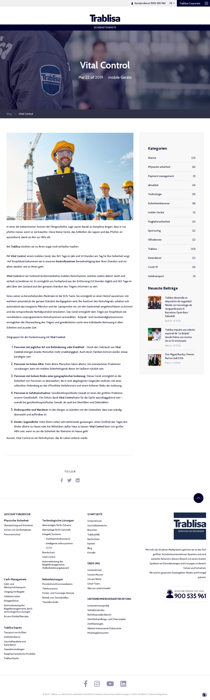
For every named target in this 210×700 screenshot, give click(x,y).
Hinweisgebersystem (98, 632)
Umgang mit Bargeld (14, 591)
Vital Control (26, 113)
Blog (9, 113)
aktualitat (153, 185)
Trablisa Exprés (11, 658)
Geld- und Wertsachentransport (14, 586)
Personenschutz (12, 534)
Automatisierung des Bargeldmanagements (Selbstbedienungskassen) (55, 564)
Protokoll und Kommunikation (57, 584)
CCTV (49, 547)
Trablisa (152, 248)
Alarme (152, 157)
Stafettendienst (12, 636)
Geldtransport (156, 276)
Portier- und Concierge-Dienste (58, 593)
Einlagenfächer (11, 600)
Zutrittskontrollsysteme (58, 538)
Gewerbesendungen (14, 649)
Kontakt (91, 552)
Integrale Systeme (51, 534)
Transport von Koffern (15, 632)
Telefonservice (50, 588)
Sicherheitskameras (158, 203)
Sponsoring (154, 230)
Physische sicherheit (159, 166)
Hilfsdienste (155, 239)
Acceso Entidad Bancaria (16, 616)
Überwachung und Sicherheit (18, 525)
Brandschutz (48, 552)
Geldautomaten (12, 596)
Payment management (161, 176)
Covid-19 (153, 266)
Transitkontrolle (50, 602)
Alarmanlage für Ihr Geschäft (56, 529)
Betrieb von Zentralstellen (55, 597)
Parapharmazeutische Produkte (19, 653)
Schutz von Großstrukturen (17, 529)
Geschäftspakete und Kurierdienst (15, 643)
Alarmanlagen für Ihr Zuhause (56, 525)
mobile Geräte (120, 77)
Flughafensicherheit (159, 221)
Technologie (155, 194)
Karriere (91, 543)
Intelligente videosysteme (59, 543)
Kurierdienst (154, 257)
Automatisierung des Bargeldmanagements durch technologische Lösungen (18, 608)
